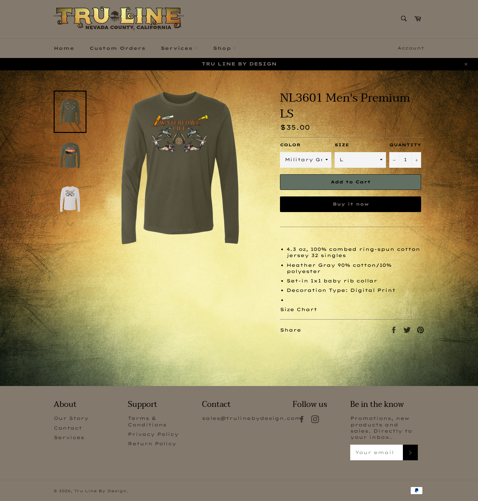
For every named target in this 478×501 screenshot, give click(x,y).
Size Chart (298, 309)
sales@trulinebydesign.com (251, 418)
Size (342, 144)
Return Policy (152, 444)
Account (410, 47)
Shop (223, 48)
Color (290, 144)
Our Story (71, 418)
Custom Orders (117, 48)
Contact (68, 428)
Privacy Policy (153, 434)
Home (64, 48)
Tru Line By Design (100, 491)
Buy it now (351, 204)
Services (178, 48)
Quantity (405, 144)
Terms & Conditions (147, 421)
